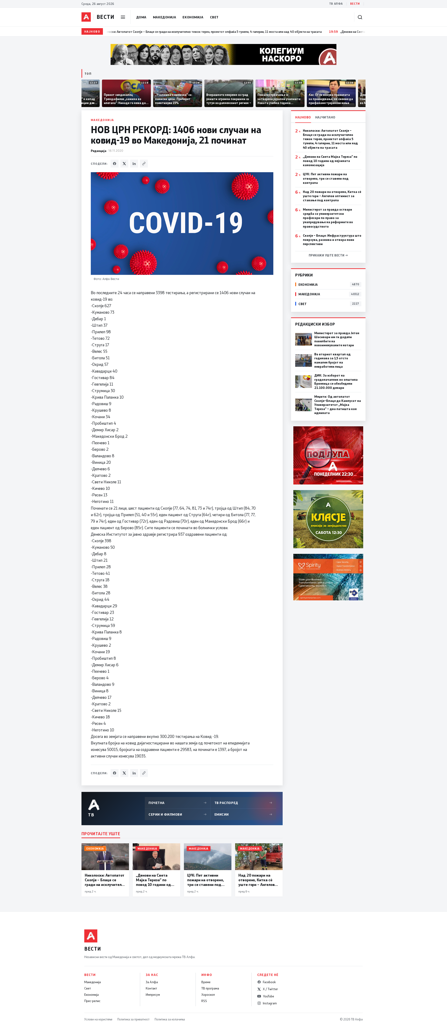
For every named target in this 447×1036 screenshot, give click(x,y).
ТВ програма (210, 988)
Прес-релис (92, 1001)
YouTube (268, 996)
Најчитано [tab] (325, 117)
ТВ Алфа (336, 3)
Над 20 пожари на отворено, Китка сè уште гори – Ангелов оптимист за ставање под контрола (332, 196)
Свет (214, 17)
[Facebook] (115, 164)
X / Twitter (270, 989)
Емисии (243, 814)
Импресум (153, 994)
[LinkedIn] (134, 164)
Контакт (151, 988)
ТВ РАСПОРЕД (243, 803)
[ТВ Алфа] (86, 17)
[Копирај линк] (144, 164)
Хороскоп (208, 994)
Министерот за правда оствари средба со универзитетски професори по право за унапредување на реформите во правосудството (328, 218)
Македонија (164, 17)
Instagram (270, 1003)
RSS (204, 1001)
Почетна (178, 803)
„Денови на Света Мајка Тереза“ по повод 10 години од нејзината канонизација (330, 161)
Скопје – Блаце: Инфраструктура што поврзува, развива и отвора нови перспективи (332, 239)
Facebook (269, 982)
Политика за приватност (133, 1019)
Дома (141, 17)
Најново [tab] (303, 117)
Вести (355, 3)
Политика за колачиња (170, 1019)
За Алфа (152, 982)
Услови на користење (98, 1019)
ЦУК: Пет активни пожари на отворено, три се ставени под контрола (326, 178)
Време (205, 982)
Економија (193, 17)
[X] (124, 164)
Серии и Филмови (178, 814)
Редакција (98, 151)
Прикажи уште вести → (328, 255)
